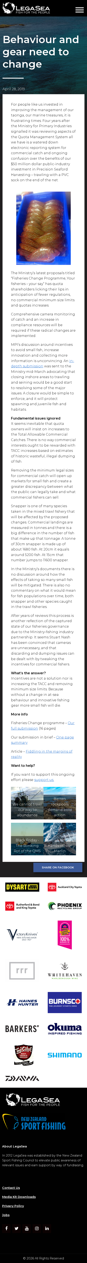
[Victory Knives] (22, 936)
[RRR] (22, 971)
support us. (44, 780)
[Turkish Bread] (65, 936)
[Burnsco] (65, 1003)
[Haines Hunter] (22, 1003)
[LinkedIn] (47, 1228)
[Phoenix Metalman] (65, 907)
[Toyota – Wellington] (22, 907)
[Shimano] (65, 1056)
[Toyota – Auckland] (65, 888)
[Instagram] (37, 1228)
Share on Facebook (58, 867)
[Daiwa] (22, 1079)
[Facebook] (6, 1228)
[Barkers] (22, 1029)
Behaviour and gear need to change (41, 51)
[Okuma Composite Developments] (65, 1029)
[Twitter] (16, 1228)
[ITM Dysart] (22, 888)
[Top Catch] (22, 1055)
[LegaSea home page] (36, 8)
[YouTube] (26, 1228)
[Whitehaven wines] (65, 971)
